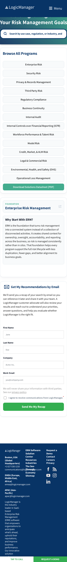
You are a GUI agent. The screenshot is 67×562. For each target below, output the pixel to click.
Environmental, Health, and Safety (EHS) (33, 169)
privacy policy (19, 392)
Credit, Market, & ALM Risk (33, 152)
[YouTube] (48, 475)
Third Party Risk (33, 90)
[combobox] (35, 33)
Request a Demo (50, 559)
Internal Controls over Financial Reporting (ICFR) (33, 126)
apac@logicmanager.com (17, 496)
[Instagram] (55, 475)
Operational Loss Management (33, 178)
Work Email (8, 373)
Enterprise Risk (33, 64)
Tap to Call (17, 559)
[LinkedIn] (48, 482)
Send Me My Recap (33, 407)
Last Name (8, 342)
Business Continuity (33, 108)
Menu (58, 8)
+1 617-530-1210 (12, 466)
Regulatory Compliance (33, 99)
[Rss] (55, 469)
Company (8, 358)
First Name (8, 327)
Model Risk (34, 143)
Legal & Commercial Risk (33, 160)
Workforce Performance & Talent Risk (33, 134)
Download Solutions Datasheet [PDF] (33, 187)
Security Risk (33, 73)
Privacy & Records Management (33, 82)
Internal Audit (33, 117)
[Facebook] (48, 469)
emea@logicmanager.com (17, 484)
